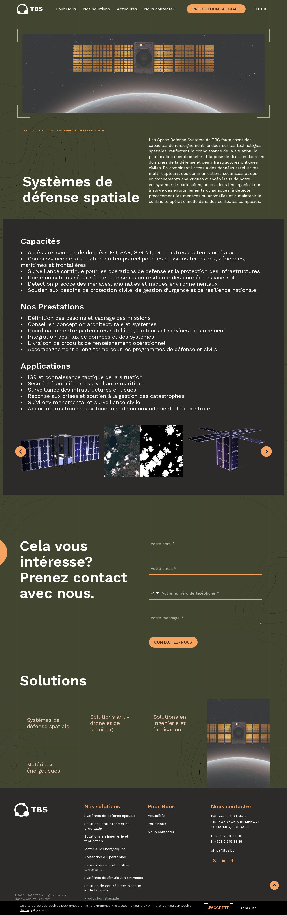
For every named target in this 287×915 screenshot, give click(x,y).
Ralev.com (43, 898)
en (256, 9)
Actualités (127, 9)
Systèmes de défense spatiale (110, 816)
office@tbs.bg (223, 850)
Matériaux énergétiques (105, 849)
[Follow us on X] (214, 860)
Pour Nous (66, 9)
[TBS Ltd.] (31, 9)
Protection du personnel (105, 857)
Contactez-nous (173, 642)
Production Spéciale (216, 9)
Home (26, 130)
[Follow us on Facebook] (232, 860)
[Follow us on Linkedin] (223, 860)
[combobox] (155, 593)
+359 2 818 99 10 (228, 836)
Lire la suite (247, 908)
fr (263, 9)
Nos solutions (96, 9)
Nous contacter (159, 9)
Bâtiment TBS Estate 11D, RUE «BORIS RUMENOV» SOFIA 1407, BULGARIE (235, 821)
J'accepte (219, 907)
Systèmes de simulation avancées (113, 878)
